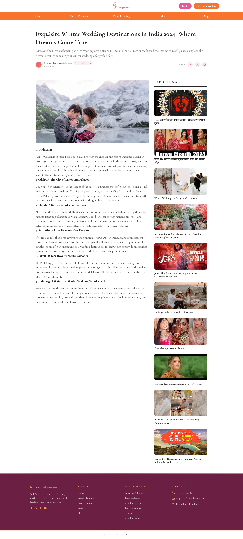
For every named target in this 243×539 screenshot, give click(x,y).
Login (185, 5)
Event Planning (121, 16)
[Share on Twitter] (197, 64)
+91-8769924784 (184, 492)
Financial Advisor (134, 492)
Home (37, 16)
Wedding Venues (133, 517)
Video (164, 16)
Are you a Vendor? (206, 5)
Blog (206, 16)
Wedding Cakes (133, 502)
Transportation (132, 497)
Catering (129, 512)
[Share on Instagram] (204, 64)
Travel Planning (79, 16)
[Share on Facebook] (190, 64)
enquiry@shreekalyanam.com (190, 498)
